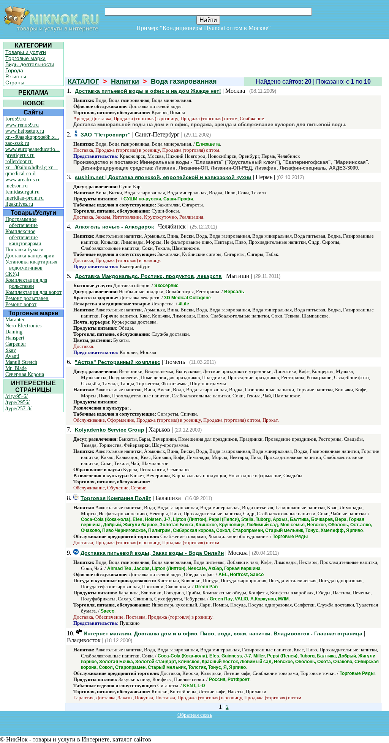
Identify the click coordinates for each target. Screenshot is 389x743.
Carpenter (15, 344)
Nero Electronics (23, 326)
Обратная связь (194, 715)
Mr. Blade (16, 368)
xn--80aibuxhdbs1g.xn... (31, 167)
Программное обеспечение (21, 222)
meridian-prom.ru (24, 198)
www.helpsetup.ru (24, 131)
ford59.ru (15, 119)
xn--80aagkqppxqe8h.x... (32, 137)
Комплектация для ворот (33, 292)
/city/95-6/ (16, 396)
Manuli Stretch (21, 362)
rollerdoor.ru (19, 161)
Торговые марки (25, 58)
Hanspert (14, 338)
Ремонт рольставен (27, 298)
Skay (10, 350)
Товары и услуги (25, 52)
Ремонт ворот (20, 304)
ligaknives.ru (19, 204)
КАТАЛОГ (83, 81)
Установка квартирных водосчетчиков (31, 265)
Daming (13, 332)
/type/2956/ (17, 402)
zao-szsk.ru (17, 143)
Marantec (15, 319)
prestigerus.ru (20, 155)
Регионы (15, 76)
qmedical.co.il (20, 173)
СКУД (12, 274)
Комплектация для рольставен (26, 283)
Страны (14, 82)
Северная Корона (24, 374)
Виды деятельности (29, 64)
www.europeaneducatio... (32, 149)
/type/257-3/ (18, 408)
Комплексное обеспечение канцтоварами (23, 237)
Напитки (125, 81)
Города (14, 70)
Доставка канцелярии (30, 256)
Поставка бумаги (24, 249)
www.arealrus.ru (23, 180)
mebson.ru (16, 186)
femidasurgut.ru (22, 192)
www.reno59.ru (22, 125)
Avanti (12, 356)
